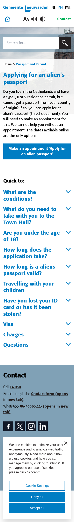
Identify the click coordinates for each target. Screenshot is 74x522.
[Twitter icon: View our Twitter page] (20, 426)
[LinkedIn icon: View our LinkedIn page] (43, 426)
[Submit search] (65, 43)
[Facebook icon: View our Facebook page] (8, 426)
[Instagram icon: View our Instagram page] (31, 426)
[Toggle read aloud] (34, 19)
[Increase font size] (26, 19)
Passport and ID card (31, 64)
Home (7, 64)
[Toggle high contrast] (42, 19)
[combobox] (31, 43)
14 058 (15, 387)
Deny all (37, 497)
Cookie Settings (37, 485)
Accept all (37, 508)
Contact (64, 19)
